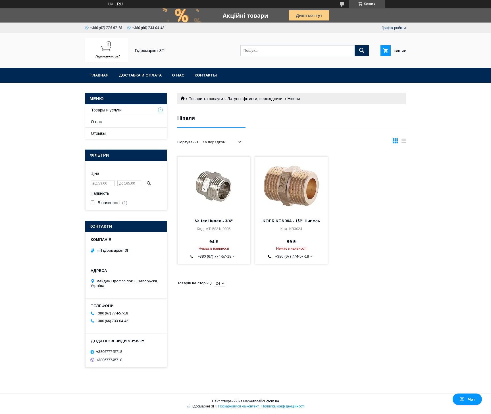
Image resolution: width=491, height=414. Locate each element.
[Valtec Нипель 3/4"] (214, 185)
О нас (178, 75)
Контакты (206, 75)
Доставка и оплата (140, 75)
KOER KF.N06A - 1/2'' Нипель (291, 221)
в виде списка (403, 142)
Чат (471, 399)
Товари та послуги (206, 98)
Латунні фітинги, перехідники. (255, 98)
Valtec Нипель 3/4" (214, 221)
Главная (99, 75)
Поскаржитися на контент (238, 406)
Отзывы (98, 133)
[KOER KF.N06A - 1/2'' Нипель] (291, 185)
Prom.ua (272, 401)
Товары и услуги (106, 110)
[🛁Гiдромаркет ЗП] (106, 60)
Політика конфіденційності (283, 406)
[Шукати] (362, 50)
